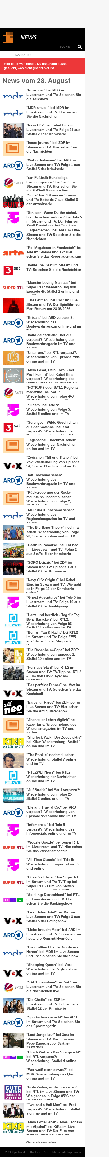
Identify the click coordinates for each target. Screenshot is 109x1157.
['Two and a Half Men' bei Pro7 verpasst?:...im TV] (13, 1110)
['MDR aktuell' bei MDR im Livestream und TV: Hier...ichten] (13, 113)
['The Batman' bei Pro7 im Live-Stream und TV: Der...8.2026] (13, 305)
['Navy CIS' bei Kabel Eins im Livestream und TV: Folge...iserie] (13, 130)
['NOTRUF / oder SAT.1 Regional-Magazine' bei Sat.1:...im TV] (13, 393)
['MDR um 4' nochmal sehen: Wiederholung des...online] (13, 515)
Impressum (74, 1152)
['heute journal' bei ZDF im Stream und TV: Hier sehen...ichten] (13, 148)
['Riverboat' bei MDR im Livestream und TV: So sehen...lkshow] (13, 95)
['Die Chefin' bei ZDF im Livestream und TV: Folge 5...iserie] (13, 1005)
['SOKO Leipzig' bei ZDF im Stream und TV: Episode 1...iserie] (13, 567)
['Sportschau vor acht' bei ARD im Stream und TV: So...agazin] (13, 1022)
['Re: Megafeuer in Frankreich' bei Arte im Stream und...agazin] (13, 253)
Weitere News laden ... (42, 1142)
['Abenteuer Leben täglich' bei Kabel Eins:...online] (13, 725)
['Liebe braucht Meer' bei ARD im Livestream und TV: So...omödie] (13, 935)
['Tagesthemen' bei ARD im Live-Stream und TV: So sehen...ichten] (13, 235)
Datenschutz (58, 1152)
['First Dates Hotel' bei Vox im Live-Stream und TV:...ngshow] (13, 917)
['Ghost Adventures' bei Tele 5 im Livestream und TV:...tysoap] (13, 602)
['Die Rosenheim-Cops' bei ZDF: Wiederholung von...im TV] (13, 655)
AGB (46, 1152)
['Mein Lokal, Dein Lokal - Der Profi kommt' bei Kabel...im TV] (13, 375)
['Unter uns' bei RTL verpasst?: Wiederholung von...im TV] (13, 358)
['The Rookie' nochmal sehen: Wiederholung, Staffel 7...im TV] (13, 760)
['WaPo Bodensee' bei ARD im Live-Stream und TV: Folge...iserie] (13, 165)
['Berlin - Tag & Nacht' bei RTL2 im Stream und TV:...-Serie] (13, 637)
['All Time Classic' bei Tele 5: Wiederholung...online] (13, 865)
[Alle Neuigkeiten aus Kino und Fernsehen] (47, 37)
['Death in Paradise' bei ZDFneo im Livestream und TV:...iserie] (13, 550)
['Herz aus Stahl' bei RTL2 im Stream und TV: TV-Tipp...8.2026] (13, 672)
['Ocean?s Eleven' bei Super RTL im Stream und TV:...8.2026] (13, 882)
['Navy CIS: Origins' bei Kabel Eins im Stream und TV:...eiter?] (13, 585)
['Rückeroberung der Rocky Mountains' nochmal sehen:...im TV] (13, 498)
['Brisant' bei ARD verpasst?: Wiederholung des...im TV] (13, 323)
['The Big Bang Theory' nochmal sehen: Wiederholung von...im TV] (13, 532)
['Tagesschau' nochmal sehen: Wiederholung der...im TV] (13, 445)
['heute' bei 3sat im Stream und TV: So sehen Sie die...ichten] (13, 270)
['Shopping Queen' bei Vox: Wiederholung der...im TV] (13, 970)
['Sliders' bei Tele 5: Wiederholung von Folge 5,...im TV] (13, 410)
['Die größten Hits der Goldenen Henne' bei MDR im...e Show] (13, 952)
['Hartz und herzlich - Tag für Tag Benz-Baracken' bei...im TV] (13, 620)
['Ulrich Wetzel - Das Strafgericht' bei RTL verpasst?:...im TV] (13, 1057)
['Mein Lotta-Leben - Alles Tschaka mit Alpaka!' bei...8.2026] (13, 1127)
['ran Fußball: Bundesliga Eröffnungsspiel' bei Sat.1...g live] (13, 183)
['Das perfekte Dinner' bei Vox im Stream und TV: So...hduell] (13, 690)
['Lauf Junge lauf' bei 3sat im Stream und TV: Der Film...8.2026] (13, 1040)
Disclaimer (36, 1152)
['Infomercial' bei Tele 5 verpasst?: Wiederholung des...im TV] (13, 830)
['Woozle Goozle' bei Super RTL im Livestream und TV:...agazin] (13, 847)
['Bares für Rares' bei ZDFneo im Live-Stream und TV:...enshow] (13, 707)
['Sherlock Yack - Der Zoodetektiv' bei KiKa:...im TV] (13, 742)
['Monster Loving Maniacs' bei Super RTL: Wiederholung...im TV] (13, 288)
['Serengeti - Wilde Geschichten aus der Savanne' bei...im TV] (13, 428)
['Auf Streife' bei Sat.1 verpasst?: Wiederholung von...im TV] (13, 795)
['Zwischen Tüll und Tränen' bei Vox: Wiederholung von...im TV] (13, 463)
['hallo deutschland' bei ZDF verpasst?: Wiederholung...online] (13, 340)
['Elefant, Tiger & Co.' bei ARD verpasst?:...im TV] (13, 812)
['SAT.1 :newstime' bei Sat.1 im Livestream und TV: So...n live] (13, 987)
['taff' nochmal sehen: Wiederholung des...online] (13, 480)
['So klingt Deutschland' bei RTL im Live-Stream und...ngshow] (13, 900)
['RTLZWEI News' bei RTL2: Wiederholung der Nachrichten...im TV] (13, 777)
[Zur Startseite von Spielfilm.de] (8, 41)
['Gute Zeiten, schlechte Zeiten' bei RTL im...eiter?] (13, 1092)
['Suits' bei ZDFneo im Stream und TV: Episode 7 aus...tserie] (13, 200)
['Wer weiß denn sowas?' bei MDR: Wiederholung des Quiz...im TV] (13, 1075)
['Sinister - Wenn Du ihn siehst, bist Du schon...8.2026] (13, 218)
